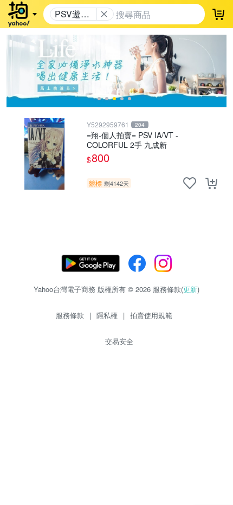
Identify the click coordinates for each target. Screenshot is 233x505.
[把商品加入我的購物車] (211, 183)
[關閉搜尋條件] (104, 14)
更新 (190, 289)
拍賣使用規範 (151, 315)
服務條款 (70, 315)
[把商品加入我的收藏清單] (189, 183)
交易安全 (119, 341)
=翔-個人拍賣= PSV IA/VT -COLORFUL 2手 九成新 (132, 139)
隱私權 (107, 315)
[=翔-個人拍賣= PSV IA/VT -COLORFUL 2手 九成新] (44, 154)
